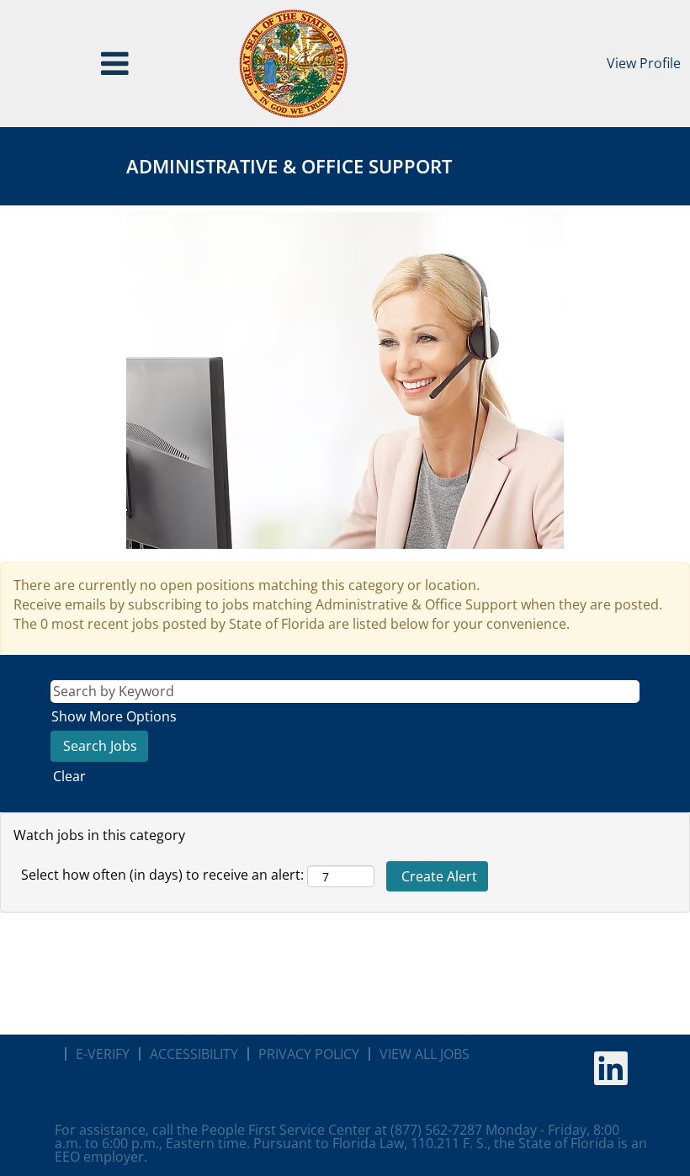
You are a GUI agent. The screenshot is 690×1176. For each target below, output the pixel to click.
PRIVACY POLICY (308, 1054)
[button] (115, 64)
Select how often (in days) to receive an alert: (162, 874)
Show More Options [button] (114, 716)
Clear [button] (69, 776)
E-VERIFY (103, 1054)
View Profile (644, 63)
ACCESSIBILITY (194, 1054)
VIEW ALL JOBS (425, 1054)
